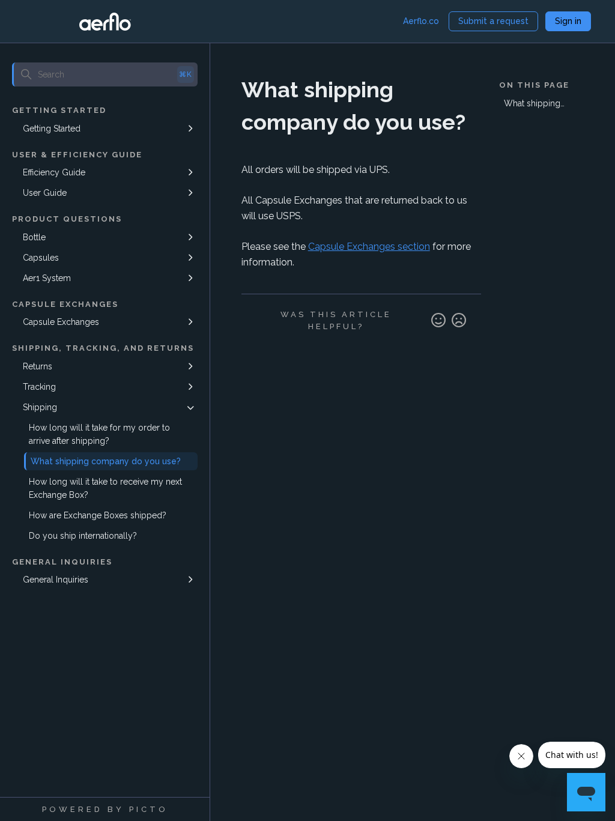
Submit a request (493, 21)
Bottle (34, 237)
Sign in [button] (568, 21)
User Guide (45, 193)
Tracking (39, 387)
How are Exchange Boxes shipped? (97, 515)
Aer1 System (47, 278)
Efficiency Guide (54, 172)
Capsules (41, 257)
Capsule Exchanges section (369, 246)
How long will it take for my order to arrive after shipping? (99, 434)
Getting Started (51, 128)
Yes (438, 320)
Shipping (40, 407)
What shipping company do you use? (106, 461)
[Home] (105, 22)
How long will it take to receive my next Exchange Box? (105, 488)
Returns (37, 366)
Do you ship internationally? (83, 536)
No (459, 320)
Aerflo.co (421, 21)
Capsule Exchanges (61, 322)
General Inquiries (55, 579)
